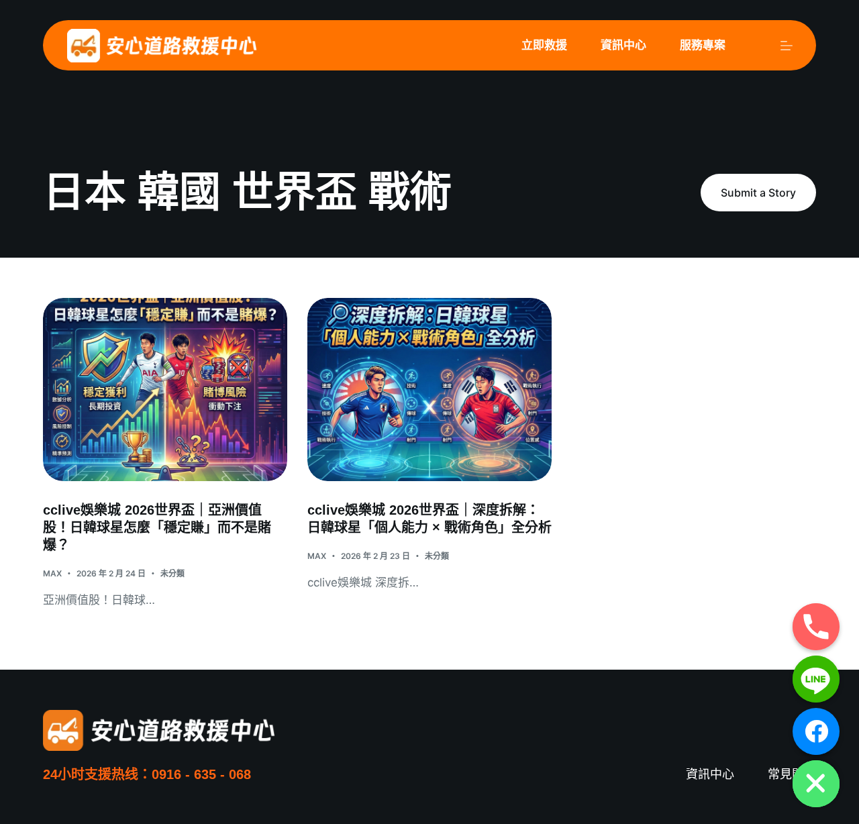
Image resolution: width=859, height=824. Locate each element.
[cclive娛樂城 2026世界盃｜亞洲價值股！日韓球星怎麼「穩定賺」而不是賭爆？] (165, 389)
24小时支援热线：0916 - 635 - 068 (147, 774)
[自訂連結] (816, 731)
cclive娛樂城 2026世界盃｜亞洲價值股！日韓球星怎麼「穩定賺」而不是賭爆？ (157, 527)
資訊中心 (623, 45)
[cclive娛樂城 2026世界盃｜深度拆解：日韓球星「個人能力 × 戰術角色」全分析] (429, 389)
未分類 (172, 573)
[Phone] (816, 626)
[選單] (786, 46)
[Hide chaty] (816, 783)
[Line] (816, 679)
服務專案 (702, 45)
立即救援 (544, 45)
